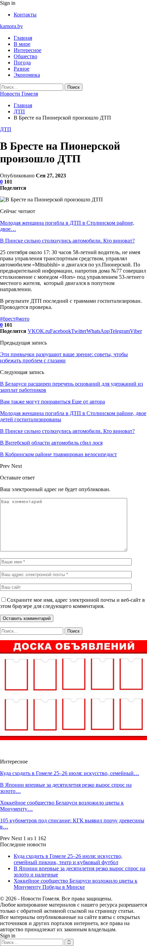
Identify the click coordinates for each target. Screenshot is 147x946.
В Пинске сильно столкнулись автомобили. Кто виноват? (67, 241)
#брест (7, 319)
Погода (22, 62)
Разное (21, 69)
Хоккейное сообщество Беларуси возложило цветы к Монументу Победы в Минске (75, 884)
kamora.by (11, 26)
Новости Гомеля (19, 94)
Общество (25, 56)
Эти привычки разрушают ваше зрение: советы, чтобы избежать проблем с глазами (64, 357)
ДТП (5, 129)
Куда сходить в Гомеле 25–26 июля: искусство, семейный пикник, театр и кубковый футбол (68, 859)
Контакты (25, 14)
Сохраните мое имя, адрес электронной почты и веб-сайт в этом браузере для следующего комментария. (72, 603)
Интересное (27, 50)
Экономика (27, 75)
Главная (23, 38)
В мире (22, 44)
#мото (22, 319)
